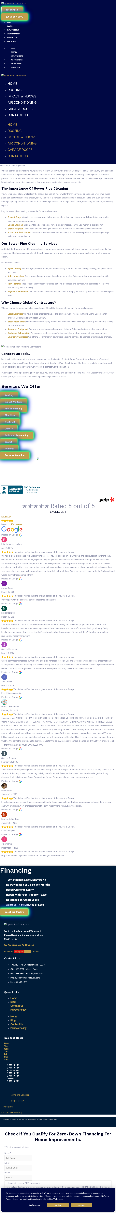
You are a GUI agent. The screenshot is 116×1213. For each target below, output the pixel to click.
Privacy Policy (18, 1009)
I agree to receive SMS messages (24, 1183)
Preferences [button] (58, 1199)
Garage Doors (12, 37)
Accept (81, 1205)
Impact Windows (13, 30)
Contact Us (11, 41)
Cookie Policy (17, 1101)
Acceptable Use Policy (11, 1112)
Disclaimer (9, 1107)
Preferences (34, 1205)
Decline (58, 1205)
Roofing (10, 26)
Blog (13, 1001)
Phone (8, 1172)
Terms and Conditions (20, 1095)
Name (8, 1153)
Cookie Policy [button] (103, 1196)
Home (9, 22)
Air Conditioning (13, 34)
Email (7, 1163)
